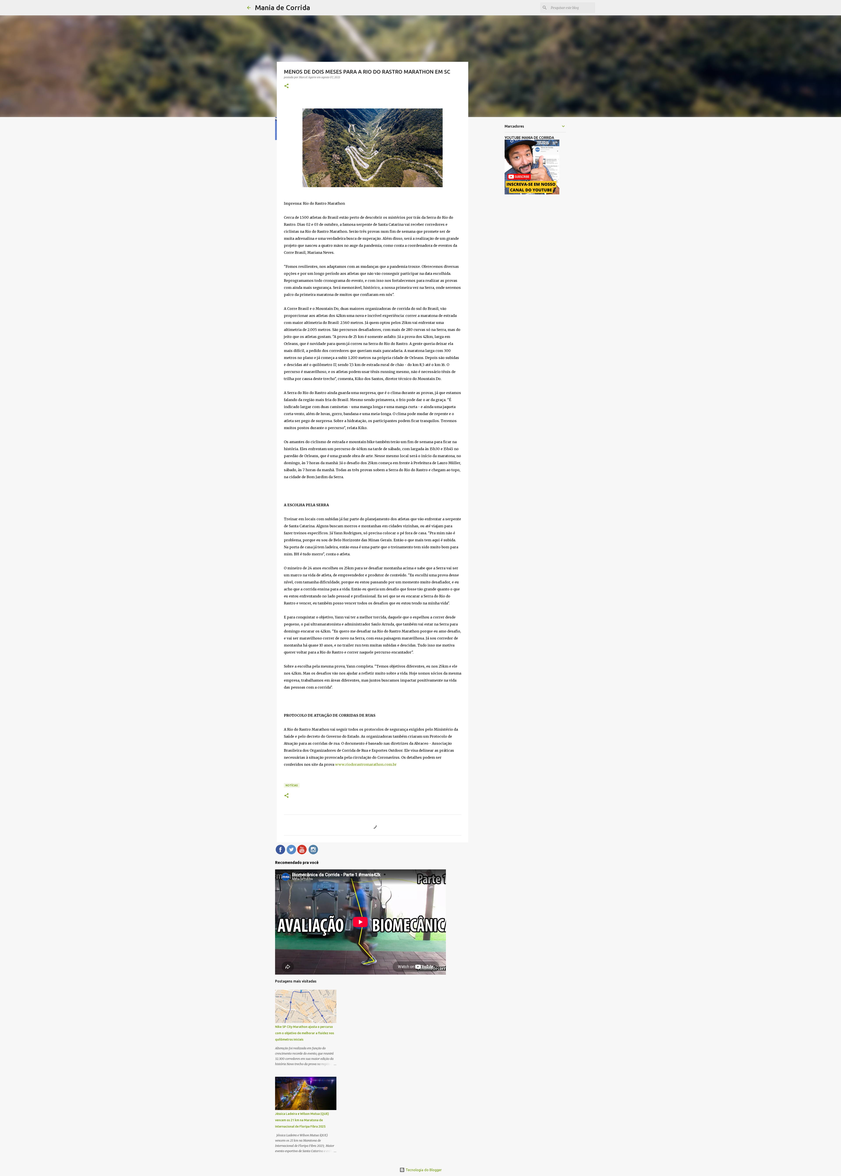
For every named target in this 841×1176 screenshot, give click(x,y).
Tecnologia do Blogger (423, 1170)
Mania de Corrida (282, 7)
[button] (286, 86)
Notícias (292, 785)
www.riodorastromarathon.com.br (366, 764)
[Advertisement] (491, 189)
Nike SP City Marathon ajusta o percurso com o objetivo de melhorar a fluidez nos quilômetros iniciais (304, 1033)
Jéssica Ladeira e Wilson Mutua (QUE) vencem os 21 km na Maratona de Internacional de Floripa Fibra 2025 (302, 1120)
